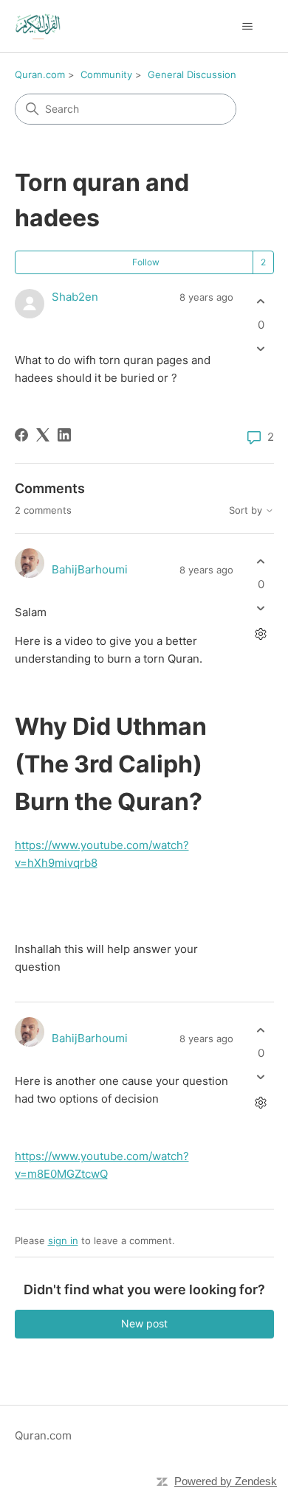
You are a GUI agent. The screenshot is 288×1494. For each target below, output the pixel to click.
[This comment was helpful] (261, 561)
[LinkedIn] (64, 434)
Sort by (247, 510)
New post (144, 1323)
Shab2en (75, 297)
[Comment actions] (261, 634)
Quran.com (40, 74)
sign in (63, 1240)
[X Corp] (42, 434)
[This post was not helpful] (261, 348)
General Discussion (192, 74)
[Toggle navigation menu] (248, 26)
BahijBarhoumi (90, 569)
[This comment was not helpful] (261, 608)
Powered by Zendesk (225, 1481)
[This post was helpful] (261, 302)
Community (106, 74)
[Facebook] (21, 434)
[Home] (38, 26)
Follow (146, 262)
